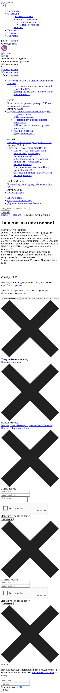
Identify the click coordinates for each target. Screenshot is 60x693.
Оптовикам (13, 11)
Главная (5, 215)
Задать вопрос (28, 299)
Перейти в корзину (11, 362)
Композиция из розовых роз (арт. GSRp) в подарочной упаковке (29, 104)
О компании (13, 13)
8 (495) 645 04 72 (15, 266)
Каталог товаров (10, 75)
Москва (5, 425)
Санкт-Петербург (19, 425)
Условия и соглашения (25, 19)
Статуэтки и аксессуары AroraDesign (26, 148)
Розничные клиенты (30, 22)
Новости (11, 30)
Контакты (12, 35)
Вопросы (18, 27)
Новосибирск (36, 425)
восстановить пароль (43, 672)
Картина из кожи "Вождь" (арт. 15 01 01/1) (29, 142)
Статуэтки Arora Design (19, 200)
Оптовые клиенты (29, 24)
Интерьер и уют (15, 192)
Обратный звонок (10, 299)
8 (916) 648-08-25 (10, 41)
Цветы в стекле (15, 197)
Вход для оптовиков (47, 299)
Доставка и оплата (23, 16)
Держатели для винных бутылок (24, 203)
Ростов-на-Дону (20, 428)
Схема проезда (14, 285)
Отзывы (11, 33)
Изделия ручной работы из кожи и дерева (29, 111)
